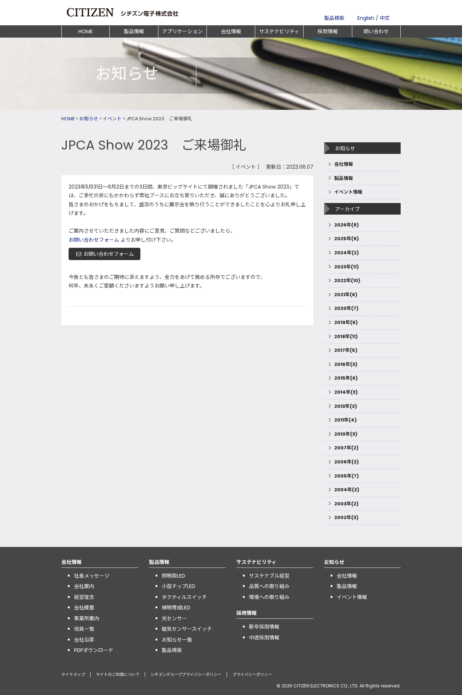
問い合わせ (376, 31)
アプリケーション (182, 31)
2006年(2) (346, 461)
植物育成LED (176, 607)
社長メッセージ (91, 575)
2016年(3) (345, 364)
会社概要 (84, 607)
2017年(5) (345, 350)
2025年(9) (346, 238)
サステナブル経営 (269, 575)
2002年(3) (346, 517)
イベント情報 (348, 192)
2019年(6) (346, 322)
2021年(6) (345, 294)
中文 (385, 18)
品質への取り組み (269, 586)
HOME (85, 31)
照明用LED (173, 575)
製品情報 (134, 31)
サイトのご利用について (118, 674)
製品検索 (334, 18)
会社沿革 (84, 639)
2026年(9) (346, 224)
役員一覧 (84, 629)
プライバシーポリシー (252, 674)
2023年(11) (346, 266)
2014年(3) (346, 392)
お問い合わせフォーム (94, 239)
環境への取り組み (269, 597)
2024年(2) (346, 252)
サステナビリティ (279, 31)
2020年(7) (346, 308)
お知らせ (88, 119)
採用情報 (328, 31)
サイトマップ (73, 674)
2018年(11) (346, 336)
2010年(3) (345, 434)
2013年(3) (345, 406)
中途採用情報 (264, 637)
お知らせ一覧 (177, 639)
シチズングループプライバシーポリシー (186, 674)
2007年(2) (346, 447)
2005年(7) (346, 475)
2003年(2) (346, 503)
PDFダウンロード (93, 650)
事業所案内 (86, 618)
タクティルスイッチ (184, 597)
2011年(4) (345, 419)
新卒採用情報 (264, 626)
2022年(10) (347, 280)
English (365, 18)
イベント (112, 119)
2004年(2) (346, 489)
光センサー (174, 618)
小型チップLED (178, 586)
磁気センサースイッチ (187, 629)
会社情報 (231, 31)
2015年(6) (346, 378)
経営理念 (84, 597)
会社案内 (84, 586)
